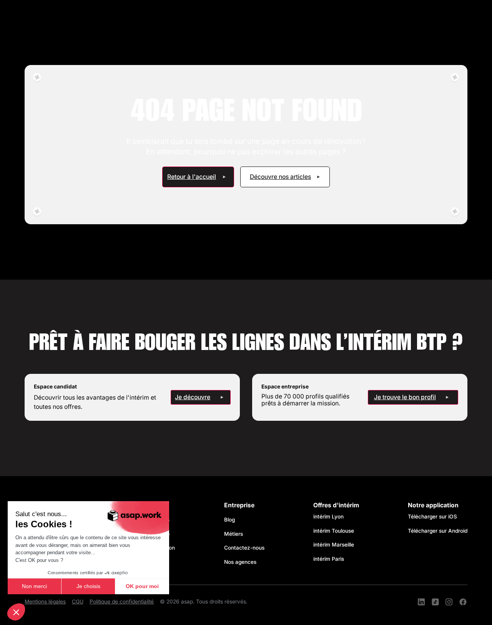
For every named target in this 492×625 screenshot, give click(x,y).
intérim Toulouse (333, 531)
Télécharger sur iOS (432, 516)
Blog (229, 520)
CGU (77, 601)
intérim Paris (328, 559)
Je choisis (88, 586)
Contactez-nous (244, 548)
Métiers (233, 534)
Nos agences (240, 562)
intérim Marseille (335, 545)
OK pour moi (142, 586)
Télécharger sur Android (437, 531)
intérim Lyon (328, 516)
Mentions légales (45, 601)
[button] (16, 612)
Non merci (34, 586)
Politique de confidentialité (122, 601)
